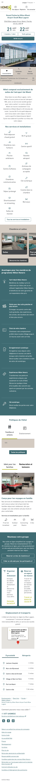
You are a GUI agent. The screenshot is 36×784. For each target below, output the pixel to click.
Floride (23, 698)
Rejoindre (23, 9)
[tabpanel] (18, 80)
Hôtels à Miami (6, 700)
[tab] (7, 72)
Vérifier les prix (24, 38)
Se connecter (31, 9)
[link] (11, 602)
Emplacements (6, 698)
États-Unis (16, 698)
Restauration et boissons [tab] (25, 465)
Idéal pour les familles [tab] (10, 465)
